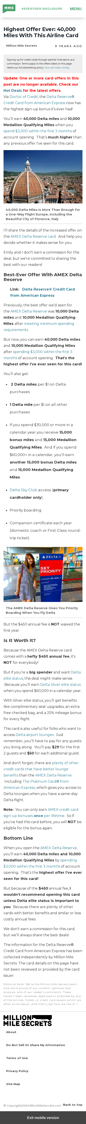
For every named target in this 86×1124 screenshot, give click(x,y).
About (11, 1032)
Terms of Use (17, 1058)
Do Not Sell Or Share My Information (35, 1045)
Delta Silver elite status (60, 684)
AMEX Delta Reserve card (33, 236)
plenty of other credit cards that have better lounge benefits (41, 769)
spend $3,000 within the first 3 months (38, 131)
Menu (76, 9)
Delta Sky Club (23, 490)
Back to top (72, 1104)
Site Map (13, 1084)
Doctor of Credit (23, 97)
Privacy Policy (17, 1071)
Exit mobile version (43, 1117)
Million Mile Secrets (9, 9)
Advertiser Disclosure (42, 8)
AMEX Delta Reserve (29, 311)
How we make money (57, 67)
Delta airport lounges (35, 735)
